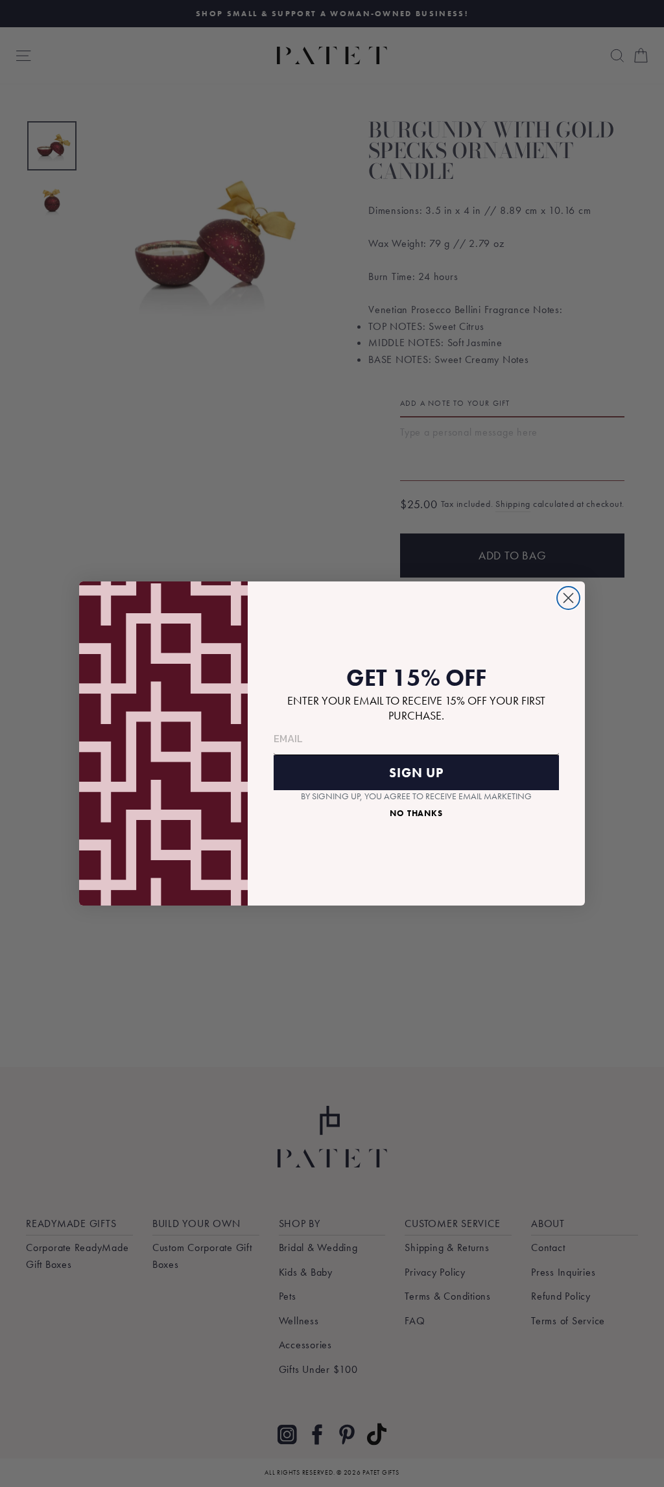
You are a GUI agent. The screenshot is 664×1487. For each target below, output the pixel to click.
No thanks (416, 813)
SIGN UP (416, 772)
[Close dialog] (568, 598)
